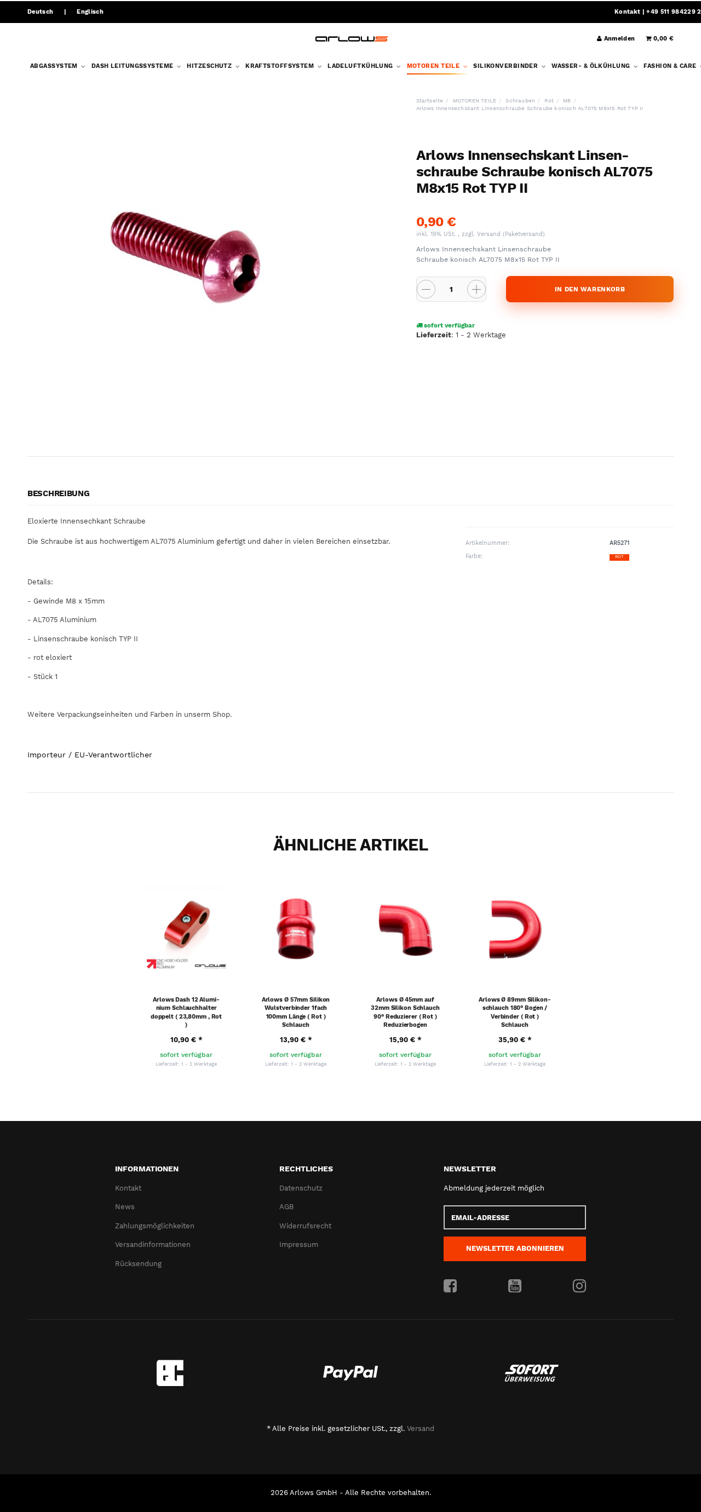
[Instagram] (579, 1286)
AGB (286, 1207)
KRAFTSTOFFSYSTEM (280, 66)
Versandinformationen (153, 1244)
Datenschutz (301, 1188)
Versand (490, 234)
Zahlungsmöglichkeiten (154, 1226)
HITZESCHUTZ (210, 66)
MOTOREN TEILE (434, 66)
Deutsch (40, 11)
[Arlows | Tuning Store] (352, 39)
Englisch (90, 11)
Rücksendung (138, 1264)
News (125, 1207)
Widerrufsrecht (305, 1226)
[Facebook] (450, 1286)
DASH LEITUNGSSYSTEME (133, 66)
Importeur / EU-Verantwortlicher (89, 754)
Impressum (298, 1244)
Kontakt (627, 11)
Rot (619, 556)
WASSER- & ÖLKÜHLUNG (591, 66)
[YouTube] (514, 1286)
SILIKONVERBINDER (506, 66)
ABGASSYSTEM (54, 66)
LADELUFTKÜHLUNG (361, 66)
